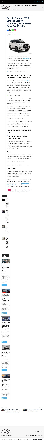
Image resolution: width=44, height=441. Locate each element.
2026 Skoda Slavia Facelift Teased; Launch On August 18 (7, 203)
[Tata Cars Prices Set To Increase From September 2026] (6, 261)
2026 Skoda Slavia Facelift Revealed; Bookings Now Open (7, 230)
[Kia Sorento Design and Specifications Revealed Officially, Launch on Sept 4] (6, 319)
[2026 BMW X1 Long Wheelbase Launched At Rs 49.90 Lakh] (6, 291)
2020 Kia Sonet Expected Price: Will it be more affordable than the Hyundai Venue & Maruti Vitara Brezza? (12, 411)
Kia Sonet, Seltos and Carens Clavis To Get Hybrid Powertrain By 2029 (7, 242)
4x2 (12, 190)
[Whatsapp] (13, 30)
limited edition (18, 190)
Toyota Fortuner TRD (24, 191)
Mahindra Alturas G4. (11, 184)
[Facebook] (35, 2)
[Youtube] (42, 2)
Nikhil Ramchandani (12, 34)
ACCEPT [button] (35, 439)
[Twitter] (40, 2)
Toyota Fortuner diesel (15, 191)
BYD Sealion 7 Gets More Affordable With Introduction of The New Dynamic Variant (6, 382)
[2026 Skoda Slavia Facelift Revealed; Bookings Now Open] (3, 226)
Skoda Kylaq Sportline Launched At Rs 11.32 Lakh (6, 352)
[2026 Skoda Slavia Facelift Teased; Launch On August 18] (3, 200)
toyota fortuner (28, 190)
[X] (10, 30)
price (23, 190)
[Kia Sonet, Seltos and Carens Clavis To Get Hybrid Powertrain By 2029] (3, 238)
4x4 (14, 190)
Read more (4, 285)
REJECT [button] (40, 439)
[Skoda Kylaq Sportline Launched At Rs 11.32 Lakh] (6, 347)
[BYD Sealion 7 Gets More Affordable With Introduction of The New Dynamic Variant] (6, 376)
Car (2, 299)
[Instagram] (37, 2)
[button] (42, 7)
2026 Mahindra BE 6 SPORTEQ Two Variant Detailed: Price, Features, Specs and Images (7, 216)
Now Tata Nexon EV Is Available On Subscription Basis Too (35, 410)
